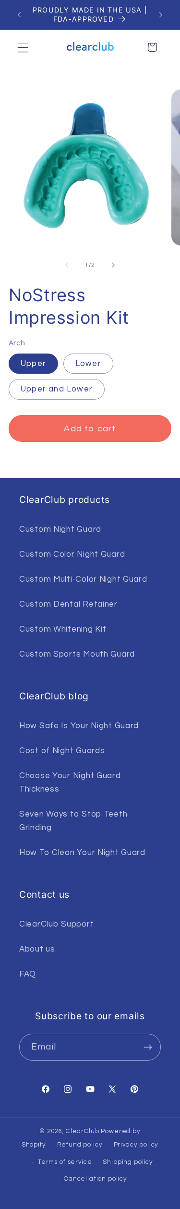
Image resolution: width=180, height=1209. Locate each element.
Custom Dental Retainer (68, 604)
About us (37, 949)
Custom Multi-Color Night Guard (83, 579)
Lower (88, 363)
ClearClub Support (56, 924)
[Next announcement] (160, 14)
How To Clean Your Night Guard (82, 852)
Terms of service (65, 1162)
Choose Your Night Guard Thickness (70, 782)
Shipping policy (128, 1162)
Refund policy (80, 1144)
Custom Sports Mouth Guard (77, 654)
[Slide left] (66, 264)
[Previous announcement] (19, 14)
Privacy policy (136, 1144)
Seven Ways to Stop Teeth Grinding (73, 821)
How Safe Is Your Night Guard (79, 725)
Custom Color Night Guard (72, 554)
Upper (33, 363)
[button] (23, 47)
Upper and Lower (57, 389)
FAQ (27, 974)
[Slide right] (113, 264)
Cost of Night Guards (62, 750)
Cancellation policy (95, 1178)
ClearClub (82, 1131)
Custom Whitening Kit (62, 629)
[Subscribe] (147, 1047)
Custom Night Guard (60, 529)
